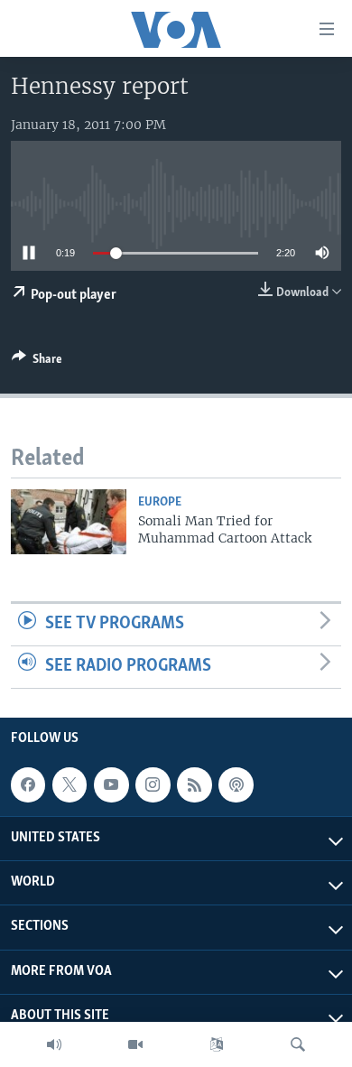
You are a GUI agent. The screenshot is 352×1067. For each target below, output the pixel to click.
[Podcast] (235, 784)
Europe (159, 502)
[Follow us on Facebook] (28, 784)
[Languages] (217, 1044)
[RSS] (194, 784)
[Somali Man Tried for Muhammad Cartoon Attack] (68, 521)
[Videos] (135, 1044)
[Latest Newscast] (54, 1044)
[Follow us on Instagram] (152, 784)
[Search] (298, 1044)
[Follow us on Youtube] (111, 784)
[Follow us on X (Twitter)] (69, 784)
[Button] (37, 362)
